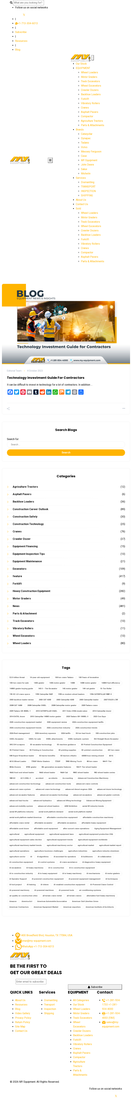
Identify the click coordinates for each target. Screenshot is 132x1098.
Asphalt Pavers (89, 112)
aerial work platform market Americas (25, 817)
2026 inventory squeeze (45, 733)
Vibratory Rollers (90, 103)
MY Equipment (89, 160)
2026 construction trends (86, 728)
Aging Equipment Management (107, 829)
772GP (57, 761)
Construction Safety (25, 516)
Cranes (85, 107)
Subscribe (21, 32)
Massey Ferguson (91, 151)
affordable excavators (66, 823)
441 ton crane (113, 750)
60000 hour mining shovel (93, 756)
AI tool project (15, 885)
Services (81, 177)
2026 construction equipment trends (25, 728)
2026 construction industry (58, 728)
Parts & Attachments (92, 125)
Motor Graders (89, 76)
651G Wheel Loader (17, 761)
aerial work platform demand (51, 812)
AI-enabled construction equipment (69, 885)
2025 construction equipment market (25, 722)
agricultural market (86, 845)
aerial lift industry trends (93, 806)
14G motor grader (69, 689)
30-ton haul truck (83, 733)
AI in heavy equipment (47, 873)
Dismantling (87, 182)
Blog (17, 49)
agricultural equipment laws (61, 834)
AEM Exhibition (71, 806)
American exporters (72, 907)
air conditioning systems (90, 890)
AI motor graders (112, 873)
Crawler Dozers (90, 90)
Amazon (13, 901)
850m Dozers (15, 767)
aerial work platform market (80, 812)
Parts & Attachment (25, 613)
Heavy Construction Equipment (31, 591)
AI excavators (15, 868)
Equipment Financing (25, 546)
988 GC (12, 778)
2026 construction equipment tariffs (88, 722)
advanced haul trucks (18, 801)
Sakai (84, 169)
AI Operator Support (18, 879)
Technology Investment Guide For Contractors (45, 377)
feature (17, 576)
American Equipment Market (46, 907)
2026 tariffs (66, 733)
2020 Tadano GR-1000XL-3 (77, 716)
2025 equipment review (57, 722)
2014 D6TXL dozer (17, 716)
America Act (27, 901)
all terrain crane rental (52, 896)
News (16, 606)
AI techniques (112, 879)
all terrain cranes (74, 896)
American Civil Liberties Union (85, 901)
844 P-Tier (107, 761)
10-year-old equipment (40, 677)
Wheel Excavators (91, 85)
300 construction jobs (105, 733)
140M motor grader (88, 683)
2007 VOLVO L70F (111, 700)
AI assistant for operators (65, 857)
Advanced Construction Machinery (93, 778)
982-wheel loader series (104, 773)
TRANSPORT (88, 186)
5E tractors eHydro (68, 756)
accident (39, 778)
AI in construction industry (21, 873)
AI (31, 857)
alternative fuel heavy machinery (101, 896)
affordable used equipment (46, 829)
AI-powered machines (44, 890)
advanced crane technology (48, 789)
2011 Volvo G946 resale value (74, 711)
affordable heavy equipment (94, 823)
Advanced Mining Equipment (98, 801)
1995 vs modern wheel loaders (71, 694)
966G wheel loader (47, 773)
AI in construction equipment (82, 868)
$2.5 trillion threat (17, 677)
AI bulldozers (87, 857)
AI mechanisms (93, 873)
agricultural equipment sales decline (25, 840)
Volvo (84, 147)
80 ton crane (92, 761)
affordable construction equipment (62, 817)
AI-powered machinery (19, 890)
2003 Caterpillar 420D (65, 700)
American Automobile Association (52, 901)
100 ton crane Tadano (64, 677)
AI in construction (56, 868)
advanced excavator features (22, 795)
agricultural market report (110, 845)
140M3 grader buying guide (21, 689)
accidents (53, 778)
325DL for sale (35, 739)
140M (72, 683)
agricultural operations (19, 851)
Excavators (19, 568)
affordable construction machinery (98, 817)
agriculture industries (77, 851)
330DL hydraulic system (78, 739)
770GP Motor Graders (40, 761)
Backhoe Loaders (91, 94)
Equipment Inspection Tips (29, 553)
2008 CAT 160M (15, 705)
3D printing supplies (67, 750)
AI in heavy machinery (71, 873)
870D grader (31, 767)
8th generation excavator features (56, 767)
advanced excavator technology (54, 795)
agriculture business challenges (48, 851)
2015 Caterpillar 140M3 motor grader (45, 716)
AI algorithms (43, 857)
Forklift (85, 98)
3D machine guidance (66, 745)
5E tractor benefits (47, 756)
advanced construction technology (24, 784)
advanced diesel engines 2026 (78, 789)
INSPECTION (88, 191)
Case (84, 155)
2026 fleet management (19, 733)
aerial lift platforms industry (21, 812)
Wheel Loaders (89, 72)
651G (111, 756)
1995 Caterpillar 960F (44, 694)
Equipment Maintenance (27, 561)
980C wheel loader (81, 773)
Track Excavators (90, 81)
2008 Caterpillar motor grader (63, 705)
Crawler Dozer (22, 538)
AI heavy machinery (34, 868)
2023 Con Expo (99, 716)
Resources (21, 40)
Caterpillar (86, 133)
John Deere (87, 164)
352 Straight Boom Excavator (106, 739)
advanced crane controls (87, 784)
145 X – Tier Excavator (47, 689)
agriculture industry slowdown (105, 851)
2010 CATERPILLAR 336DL (46, 711)
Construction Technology (28, 524)
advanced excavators (82, 795)
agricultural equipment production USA (96, 834)
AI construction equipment (21, 862)
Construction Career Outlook (30, 509)
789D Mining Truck (74, 761)
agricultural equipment (34, 834)
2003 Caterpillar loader (89, 700)
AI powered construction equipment (48, 879)
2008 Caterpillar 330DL (36, 705)
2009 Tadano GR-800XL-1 (20, 711)
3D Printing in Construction (41, 750)
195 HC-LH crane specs (19, 694)
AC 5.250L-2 (26, 778)
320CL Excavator (16, 739)
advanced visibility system (21, 806)
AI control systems (46, 862)
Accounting (68, 778)
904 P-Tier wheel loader (86, 767)
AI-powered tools (66, 890)
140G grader (39, 683)
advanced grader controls (108, 795)
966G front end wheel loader (21, 773)
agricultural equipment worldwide (92, 840)
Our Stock (81, 63)
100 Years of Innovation (89, 677)
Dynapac (86, 138)
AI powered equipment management (84, 879)
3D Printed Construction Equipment (96, 745)
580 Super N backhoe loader (21, 756)
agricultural (14, 834)
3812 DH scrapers (17, 745)
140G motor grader (57, 683)
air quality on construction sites (23, 896)
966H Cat (64, 773)
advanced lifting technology (69, 801)
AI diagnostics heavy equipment (96, 862)
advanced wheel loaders (48, 806)
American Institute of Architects (100, 907)
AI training (31, 885)
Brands (80, 129)
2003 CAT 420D (45, 700)
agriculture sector (17, 857)
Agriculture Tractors (92, 120)
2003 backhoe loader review (21, 700)
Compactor (87, 116)
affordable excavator (43, 823)
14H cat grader (88, 689)
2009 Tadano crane (89, 705)
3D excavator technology (41, 745)
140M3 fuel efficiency (110, 683)
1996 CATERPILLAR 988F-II (101, 694)
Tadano (85, 142)
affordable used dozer (19, 829)
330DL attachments (54, 739)
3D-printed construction (92, 750)
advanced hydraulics (42, 801)
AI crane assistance (68, 862)
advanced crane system (20, 789)
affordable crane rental (19, 823)
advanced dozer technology (109, 789)
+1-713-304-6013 (28, 23)
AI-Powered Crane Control (101, 885)
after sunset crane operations (76, 829)
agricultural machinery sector (60, 845)
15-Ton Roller (106, 689)
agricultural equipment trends (60, 840)
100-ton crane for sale (19, 683)
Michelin (85, 173)
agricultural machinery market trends (25, 845)
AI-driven (45, 885)
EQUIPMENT (83, 68)
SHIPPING (87, 195)
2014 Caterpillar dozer (101, 711)
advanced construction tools (58, 784)
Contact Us (82, 204)
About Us (81, 199)
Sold (78, 208)
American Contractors (19, 907)
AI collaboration (104, 857)
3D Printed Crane (16, 750)
